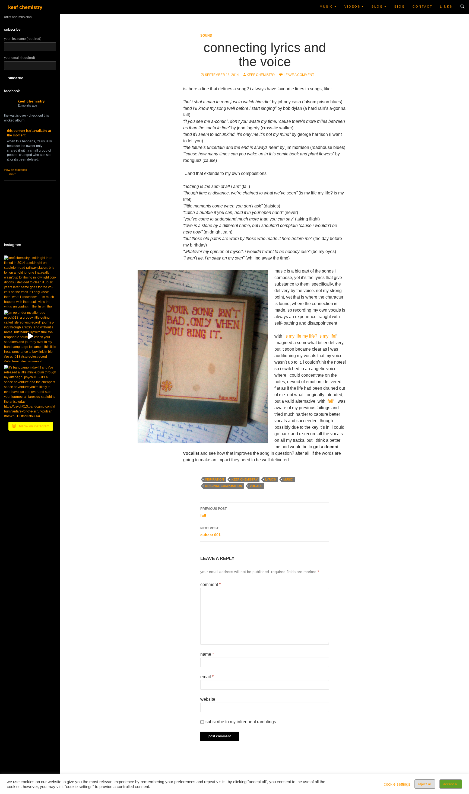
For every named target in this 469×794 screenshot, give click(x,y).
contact (423, 6)
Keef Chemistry (31, 101)
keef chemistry (25, 7)
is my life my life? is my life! (310, 336)
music (326, 6)
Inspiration (214, 479)
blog (377, 6)
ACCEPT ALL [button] (450, 784)
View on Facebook (15, 169)
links (446, 6)
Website (207, 699)
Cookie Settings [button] (397, 784)
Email (207, 676)
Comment (210, 584)
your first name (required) (22, 39)
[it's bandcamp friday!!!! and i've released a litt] (30, 391)
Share (12, 174)
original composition (223, 486)
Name (207, 654)
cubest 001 (210, 531)
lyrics (270, 479)
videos (352, 6)
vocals (256, 486)
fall (330, 401)
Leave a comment (299, 75)
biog (399, 6)
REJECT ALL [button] (425, 784)
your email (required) (19, 58)
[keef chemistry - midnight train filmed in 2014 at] (30, 281)
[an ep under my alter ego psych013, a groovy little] (30, 336)
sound (206, 35)
